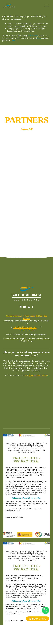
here (39, 38)
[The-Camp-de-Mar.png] (44, 134)
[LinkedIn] (28, 307)
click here (32, 35)
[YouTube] (24, 307)
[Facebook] (32, 307)
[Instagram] (20, 307)
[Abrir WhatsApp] (45, 610)
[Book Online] (37, 618)
